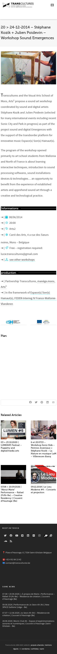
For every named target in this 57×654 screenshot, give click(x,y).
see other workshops (22, 260)
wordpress (26, 649)
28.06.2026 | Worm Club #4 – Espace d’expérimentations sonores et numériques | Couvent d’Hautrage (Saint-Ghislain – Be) (28, 624)
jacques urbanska (37, 645)
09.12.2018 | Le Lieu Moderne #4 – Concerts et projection (43, 490)
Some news (8, 586)
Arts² (4, 287)
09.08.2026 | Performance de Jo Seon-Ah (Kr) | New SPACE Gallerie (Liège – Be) (25, 606)
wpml (42, 649)
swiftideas (35, 649)
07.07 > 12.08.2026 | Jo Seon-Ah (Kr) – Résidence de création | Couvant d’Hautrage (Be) (26, 614)
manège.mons (45, 281)
